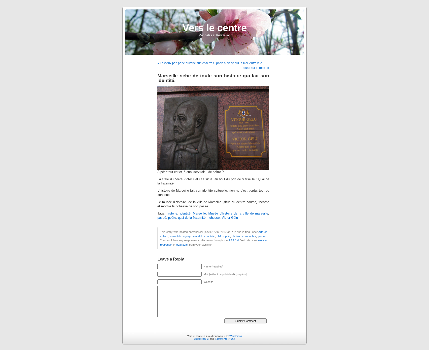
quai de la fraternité (192, 217)
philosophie (223, 236)
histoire (172, 213)
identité (185, 213)
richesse (214, 217)
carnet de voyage (180, 236)
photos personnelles (244, 236)
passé (161, 217)
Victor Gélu (230, 217)
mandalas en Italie (204, 236)
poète (172, 217)
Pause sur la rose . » (255, 68)
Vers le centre (214, 27)
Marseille (199, 213)
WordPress (235, 336)
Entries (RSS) (201, 338)
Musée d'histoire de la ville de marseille (238, 213)
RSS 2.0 (234, 240)
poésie (262, 236)
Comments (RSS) (225, 338)
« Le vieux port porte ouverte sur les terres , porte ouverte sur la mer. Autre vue (209, 63)
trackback (182, 244)
